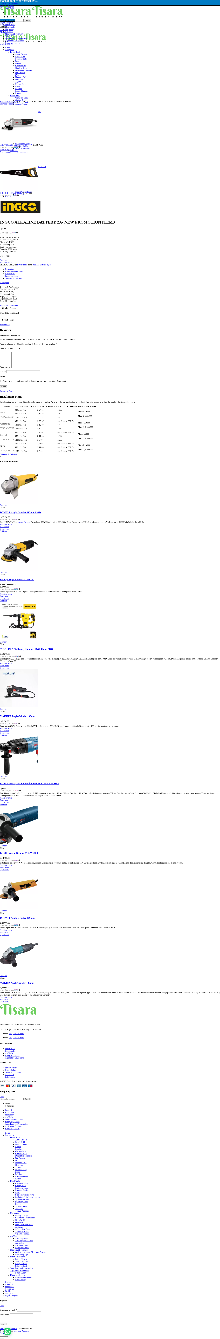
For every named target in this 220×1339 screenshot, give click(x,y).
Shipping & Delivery (13, 278)
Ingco (49, 265)
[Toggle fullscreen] (5, 1336)
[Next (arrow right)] (3, 1338)
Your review (5, 367)
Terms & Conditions (13, 1072)
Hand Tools (10, 1051)
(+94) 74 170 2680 (16, 1038)
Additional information (14, 271)
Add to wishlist (6, 262)
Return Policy (10, 1070)
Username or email (8, 1310)
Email (3, 376)
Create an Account (21, 1331)
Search (27, 20)
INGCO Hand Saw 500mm (11, 193)
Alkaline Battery (39, 265)
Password (4, 1315)
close (2, 1096)
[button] (4, 527)
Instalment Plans (11, 276)
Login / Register (11, 1296)
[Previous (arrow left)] (1, 1338)
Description (9, 269)
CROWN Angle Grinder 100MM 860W (16, 145)
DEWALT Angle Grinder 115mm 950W (20, 512)
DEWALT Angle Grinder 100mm (17, 918)
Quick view (4, 529)
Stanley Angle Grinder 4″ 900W (17, 579)
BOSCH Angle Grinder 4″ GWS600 (19, 853)
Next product (5, 152)
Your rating (4, 348)
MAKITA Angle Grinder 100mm (17, 983)
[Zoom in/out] (7, 1336)
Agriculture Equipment (14, 1058)
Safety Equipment (12, 1055)
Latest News (10, 1077)
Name (3, 371)
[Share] (3, 1336)
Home (2, 101)
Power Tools (10, 101)
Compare (3, 260)
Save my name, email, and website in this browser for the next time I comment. (34, 381)
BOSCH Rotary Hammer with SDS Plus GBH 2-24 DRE (29, 783)
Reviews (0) (10, 274)
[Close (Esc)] (1, 1336)
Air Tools (9, 1053)
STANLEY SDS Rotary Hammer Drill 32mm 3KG (26, 649)
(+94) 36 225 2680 (16, 1034)
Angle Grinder (24, 522)
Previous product (7, 104)
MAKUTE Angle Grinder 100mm (17, 716)
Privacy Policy (11, 1068)
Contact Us (9, 1075)
